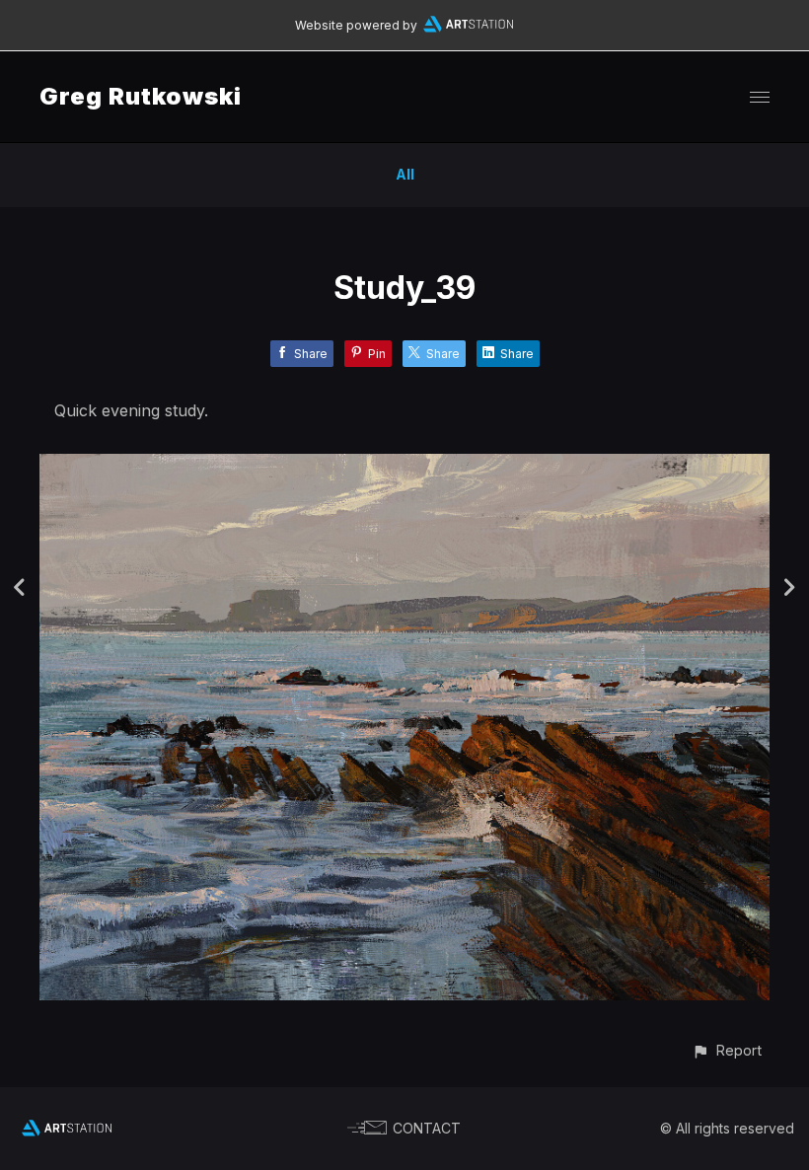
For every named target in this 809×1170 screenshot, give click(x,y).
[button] (727, 1050)
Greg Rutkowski (140, 96)
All (405, 174)
